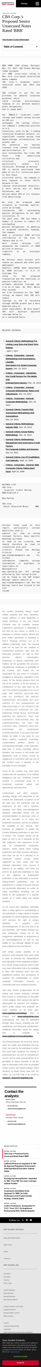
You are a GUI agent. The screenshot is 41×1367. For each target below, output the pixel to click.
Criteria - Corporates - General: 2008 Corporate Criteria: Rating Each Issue (22, 468)
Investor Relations (9, 1290)
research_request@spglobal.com (17, 1078)
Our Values (7, 1273)
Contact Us (7, 1258)
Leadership (7, 1329)
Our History (7, 1277)
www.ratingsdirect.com (28, 1016)
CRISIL (6, 1252)
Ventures (6, 1280)
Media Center (8, 1245)
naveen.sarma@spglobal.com (17, 1109)
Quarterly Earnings (9, 1296)
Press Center (8, 1283)
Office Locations (9, 1316)
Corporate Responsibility (11, 1326)
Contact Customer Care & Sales (13, 1306)
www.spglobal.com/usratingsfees (17, 1036)
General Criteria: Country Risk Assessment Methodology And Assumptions (20, 412)
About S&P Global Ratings (12, 1238)
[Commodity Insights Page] (23, 1220)
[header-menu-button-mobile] (37, 3)
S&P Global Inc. (11, 1265)
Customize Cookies (20, 1356)
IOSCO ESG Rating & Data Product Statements (18, 1332)
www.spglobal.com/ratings (14, 1013)
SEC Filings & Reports (10, 1299)
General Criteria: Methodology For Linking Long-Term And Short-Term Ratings (22, 344)
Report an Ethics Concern (12, 1313)
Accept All (20, 1363)
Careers (6, 1323)
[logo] (8, 3)
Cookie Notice (15, 1352)
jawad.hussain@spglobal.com (17, 1124)
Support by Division (10, 1309)
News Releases (8, 1293)
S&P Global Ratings (14, 1229)
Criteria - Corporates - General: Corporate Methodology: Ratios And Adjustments (22, 390)
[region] (20, 1350)
